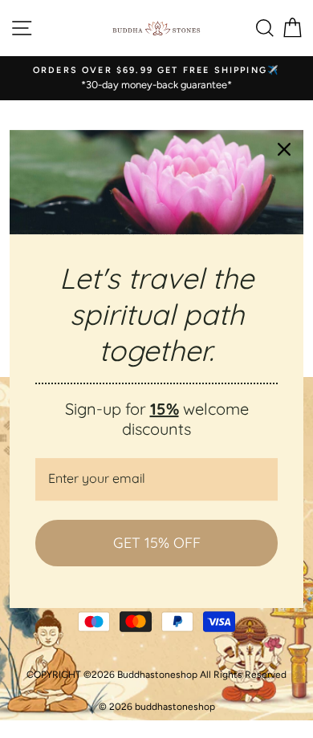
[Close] (284, 149)
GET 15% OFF (157, 542)
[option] (156, 78)
